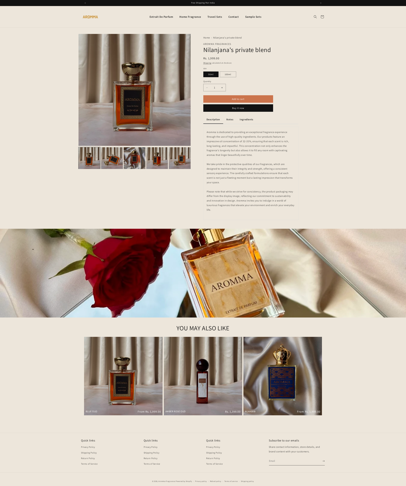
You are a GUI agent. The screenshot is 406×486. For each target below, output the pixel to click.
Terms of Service (89, 463)
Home (206, 37)
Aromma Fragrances (166, 481)
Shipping (207, 63)
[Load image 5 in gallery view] (157, 158)
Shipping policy (247, 481)
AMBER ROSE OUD (175, 411)
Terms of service (231, 481)
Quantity (207, 81)
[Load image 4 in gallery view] (134, 158)
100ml (228, 74)
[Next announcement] (320, 3)
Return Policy (88, 458)
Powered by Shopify (184, 481)
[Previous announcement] (85, 3)
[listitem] (251, 173)
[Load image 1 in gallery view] (89, 158)
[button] (315, 16)
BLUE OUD (91, 411)
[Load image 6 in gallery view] (179, 158)
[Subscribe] (321, 461)
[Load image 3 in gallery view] (112, 158)
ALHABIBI (250, 411)
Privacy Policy (88, 447)
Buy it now (238, 108)
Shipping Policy (89, 452)
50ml (211, 74)
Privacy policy (201, 481)
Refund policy (215, 481)
